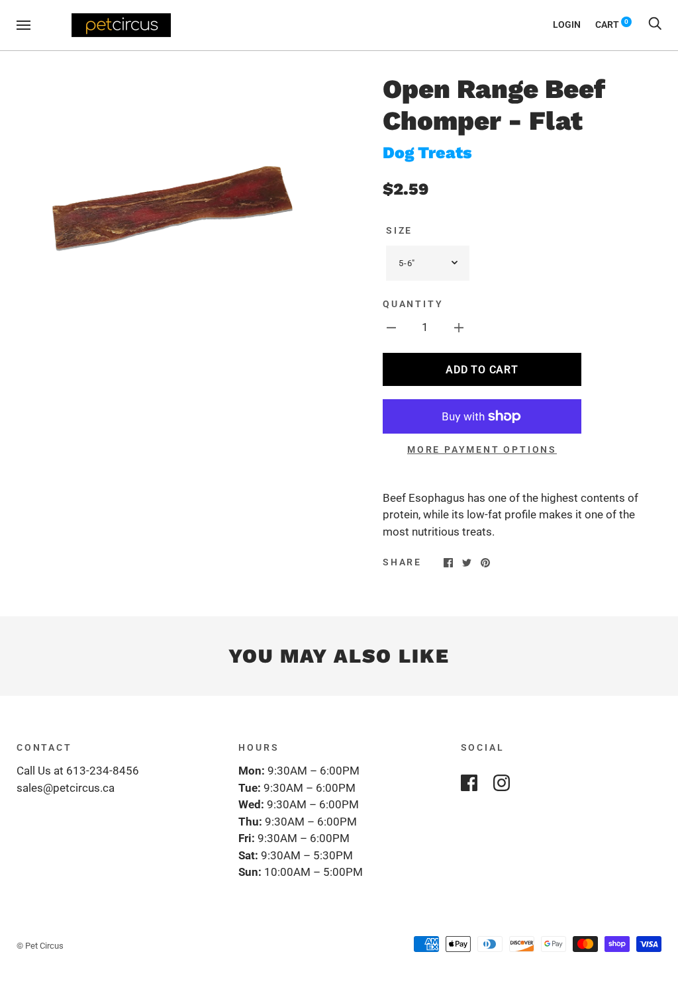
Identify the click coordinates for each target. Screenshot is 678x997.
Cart (611, 24)
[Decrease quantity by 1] (391, 327)
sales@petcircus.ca (66, 787)
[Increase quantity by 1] (458, 327)
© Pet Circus (40, 946)
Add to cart (482, 369)
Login (567, 24)
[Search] (654, 24)
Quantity (413, 304)
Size (399, 230)
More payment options (482, 449)
